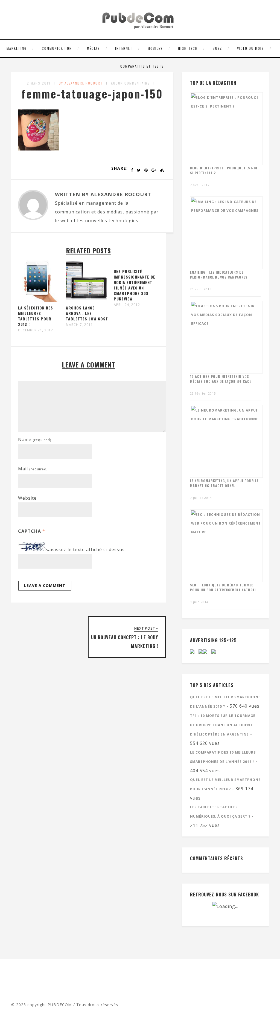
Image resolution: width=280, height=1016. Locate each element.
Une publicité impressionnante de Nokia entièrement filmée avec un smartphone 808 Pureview (134, 285)
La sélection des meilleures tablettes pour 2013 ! (35, 316)
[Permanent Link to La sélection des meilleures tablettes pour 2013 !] (39, 301)
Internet (124, 48)
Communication (57, 48)
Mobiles (155, 48)
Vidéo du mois (250, 48)
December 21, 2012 (35, 330)
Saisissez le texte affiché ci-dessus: (85, 550)
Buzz (217, 48)
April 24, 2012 (127, 305)
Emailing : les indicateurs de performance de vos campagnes (218, 274)
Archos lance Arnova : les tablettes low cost (87, 313)
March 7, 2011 (79, 325)
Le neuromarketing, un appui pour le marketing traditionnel (224, 483)
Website (27, 498)
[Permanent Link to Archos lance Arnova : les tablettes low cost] (87, 301)
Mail (33, 469)
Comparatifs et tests (142, 66)
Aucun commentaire (130, 83)
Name (34, 439)
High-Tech (188, 48)
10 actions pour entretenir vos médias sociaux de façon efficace (220, 379)
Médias (93, 48)
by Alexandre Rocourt (81, 83)
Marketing (17, 48)
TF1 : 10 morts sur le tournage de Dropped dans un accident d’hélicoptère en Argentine (222, 725)
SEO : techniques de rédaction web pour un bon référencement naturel (223, 587)
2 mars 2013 (39, 83)
